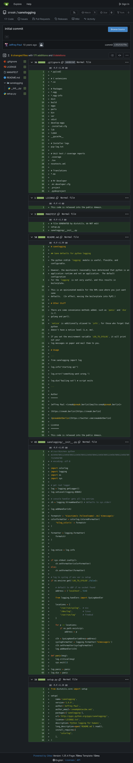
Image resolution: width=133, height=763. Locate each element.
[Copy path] (62, 62)
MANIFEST (51, 214)
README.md (53, 237)
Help (29, 4)
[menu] (127, 55)
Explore (18, 4)
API (78, 760)
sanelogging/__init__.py (62, 442)
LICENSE (50, 198)
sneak (12, 12)
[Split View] (119, 55)
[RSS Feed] (74, 12)
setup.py (52, 679)
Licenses (69, 760)
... (7, 36)
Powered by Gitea (42, 755)
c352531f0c (120, 45)
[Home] (6, 4)
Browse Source (118, 29)
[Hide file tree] (4, 55)
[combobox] (112, 55)
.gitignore (53, 62)
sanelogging (27, 12)
